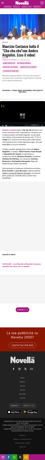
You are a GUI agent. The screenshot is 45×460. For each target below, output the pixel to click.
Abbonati (37, 6)
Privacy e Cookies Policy (22, 439)
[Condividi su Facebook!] (9, 457)
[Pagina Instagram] (42, 3)
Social (22, 386)
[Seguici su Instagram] (3, 457)
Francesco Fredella (10, 60)
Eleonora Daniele (24, 63)
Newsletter (26, 6)
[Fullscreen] (42, 126)
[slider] (11, 126)
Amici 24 (17, 6)
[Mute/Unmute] (6, 126)
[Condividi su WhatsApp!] (14, 457)
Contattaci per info (22, 345)
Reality (22, 382)
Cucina (22, 398)
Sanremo (7, 6)
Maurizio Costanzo (10, 67)
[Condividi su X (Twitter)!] (20, 457)
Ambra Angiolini (9, 63)
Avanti (22, 310)
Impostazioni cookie (22, 443)
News (22, 378)
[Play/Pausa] (2, 126)
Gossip (5, 42)
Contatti (22, 435)
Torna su (22, 447)
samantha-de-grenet (28, 67)
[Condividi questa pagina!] (26, 457)
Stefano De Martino (10, 71)
